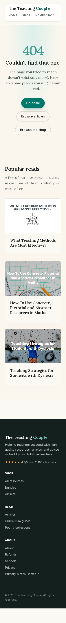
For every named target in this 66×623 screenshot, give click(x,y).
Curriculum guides (17, 521)
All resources (14, 481)
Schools (10, 561)
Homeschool (45, 15)
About (9, 548)
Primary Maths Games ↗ (22, 574)
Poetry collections (17, 527)
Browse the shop (33, 130)
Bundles (10, 487)
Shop (26, 15)
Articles (10, 494)
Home (13, 15)
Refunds (10, 554)
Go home (33, 103)
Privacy (10, 567)
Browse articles (33, 116)
